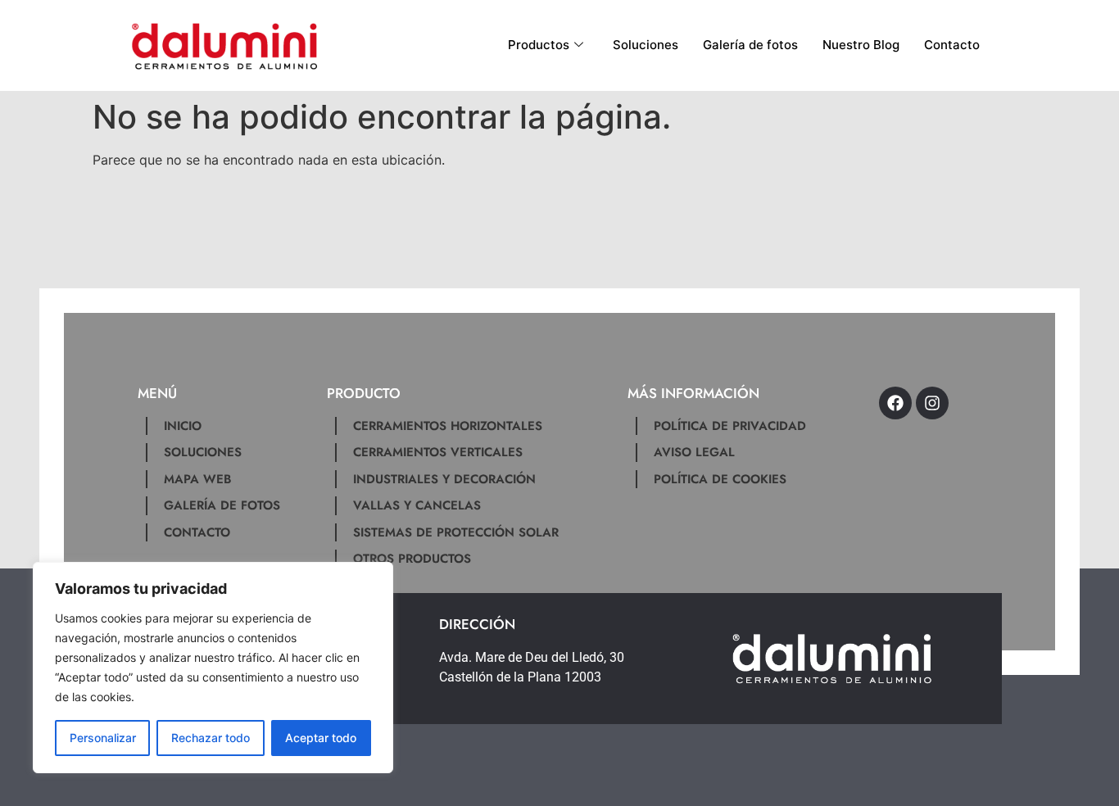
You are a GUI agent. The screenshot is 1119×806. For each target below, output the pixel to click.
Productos (538, 44)
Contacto (952, 44)
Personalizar (103, 738)
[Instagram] (932, 403)
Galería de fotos (750, 44)
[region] (213, 667)
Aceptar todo (320, 738)
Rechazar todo (210, 738)
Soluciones (645, 44)
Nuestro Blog (860, 44)
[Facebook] (895, 403)
